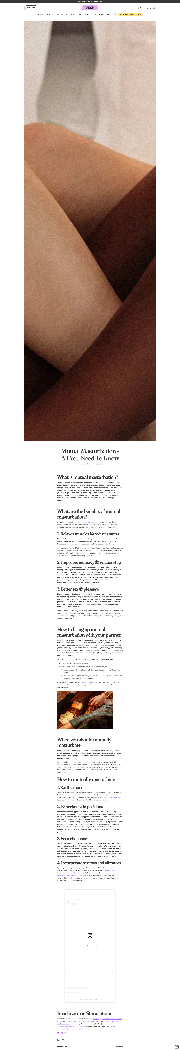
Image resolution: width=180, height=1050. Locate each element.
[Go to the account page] (151, 8)
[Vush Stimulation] (90, 7)
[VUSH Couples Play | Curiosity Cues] (90, 710)
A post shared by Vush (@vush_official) (90, 999)
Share (62, 1040)
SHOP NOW (61, 1033)
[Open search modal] (147, 8)
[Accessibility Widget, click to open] (177, 1047)
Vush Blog (31, 8)
